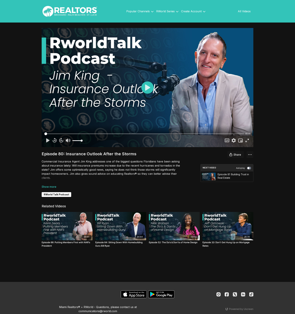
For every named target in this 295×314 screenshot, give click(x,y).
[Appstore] (134, 294)
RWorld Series (165, 11)
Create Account (191, 11)
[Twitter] (235, 294)
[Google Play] (161, 294)
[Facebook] (227, 294)
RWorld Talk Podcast (56, 194)
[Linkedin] (243, 294)
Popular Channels (138, 11)
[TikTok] (251, 294)
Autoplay (240, 168)
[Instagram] (218, 294)
